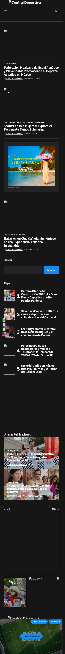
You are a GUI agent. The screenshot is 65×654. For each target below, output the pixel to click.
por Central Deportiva (17, 464)
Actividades (10, 122)
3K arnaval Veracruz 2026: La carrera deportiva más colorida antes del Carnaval (39, 314)
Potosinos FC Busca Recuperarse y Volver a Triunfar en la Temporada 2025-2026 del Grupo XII (37, 350)
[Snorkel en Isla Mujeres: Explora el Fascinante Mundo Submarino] (31, 103)
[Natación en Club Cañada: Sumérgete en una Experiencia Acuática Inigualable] (31, 215)
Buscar (8, 260)
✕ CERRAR (55, 622)
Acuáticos (20, 122)
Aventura (30, 122)
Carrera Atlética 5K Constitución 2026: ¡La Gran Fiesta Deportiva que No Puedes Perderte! (39, 296)
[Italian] (4, 329)
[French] (4, 324)
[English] (4, 334)
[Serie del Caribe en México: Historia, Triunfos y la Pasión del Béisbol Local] (9, 369)
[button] (6, 11)
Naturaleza (40, 122)
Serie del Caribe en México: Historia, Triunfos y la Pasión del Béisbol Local (39, 369)
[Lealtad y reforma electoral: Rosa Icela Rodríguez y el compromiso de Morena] (9, 332)
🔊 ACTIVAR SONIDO (31, 636)
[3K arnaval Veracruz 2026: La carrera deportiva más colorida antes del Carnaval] (9, 314)
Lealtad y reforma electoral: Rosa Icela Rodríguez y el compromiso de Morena (38, 332)
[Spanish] (4, 320)
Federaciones (10, 64)
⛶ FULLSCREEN (39, 622)
